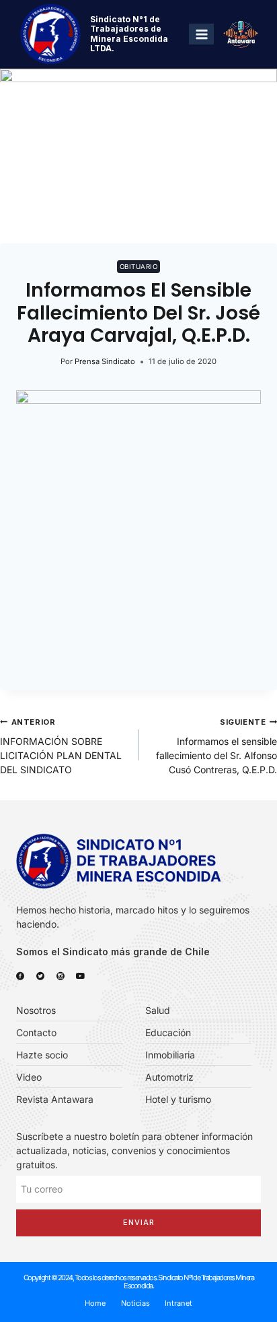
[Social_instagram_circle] (60, 976)
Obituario (138, 266)
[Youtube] (81, 976)
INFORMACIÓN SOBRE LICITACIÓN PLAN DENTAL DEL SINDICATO (61, 746)
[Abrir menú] (201, 34)
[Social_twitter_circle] (40, 976)
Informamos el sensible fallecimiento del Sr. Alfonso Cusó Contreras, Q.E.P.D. (216, 746)
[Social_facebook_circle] (20, 976)
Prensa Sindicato (105, 361)
